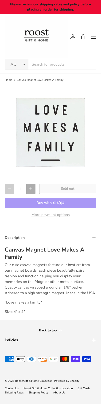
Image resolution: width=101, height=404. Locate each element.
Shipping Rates (14, 392)
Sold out (67, 188)
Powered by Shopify (66, 381)
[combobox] (50, 64)
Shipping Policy (38, 392)
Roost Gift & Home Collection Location (48, 388)
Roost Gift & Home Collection (34, 381)
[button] (83, 37)
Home (8, 79)
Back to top (48, 330)
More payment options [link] (50, 214)
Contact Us (12, 388)
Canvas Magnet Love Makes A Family (40, 79)
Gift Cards (84, 388)
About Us (59, 392)
